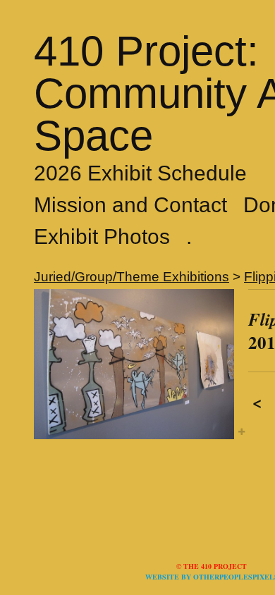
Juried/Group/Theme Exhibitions (131, 276)
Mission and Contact (130, 204)
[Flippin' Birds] (134, 364)
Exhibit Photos (102, 236)
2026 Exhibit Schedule (140, 173)
